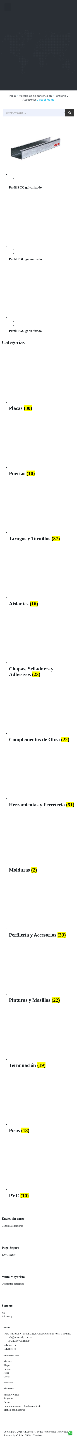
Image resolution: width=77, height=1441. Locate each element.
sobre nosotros (9, 1388)
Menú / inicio (8, 1383)
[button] (7, 7)
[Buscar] (69, 112)
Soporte (7, 1305)
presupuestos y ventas (11, 1355)
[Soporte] (6, 1296)
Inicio (12, 95)
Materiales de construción (35, 95)
